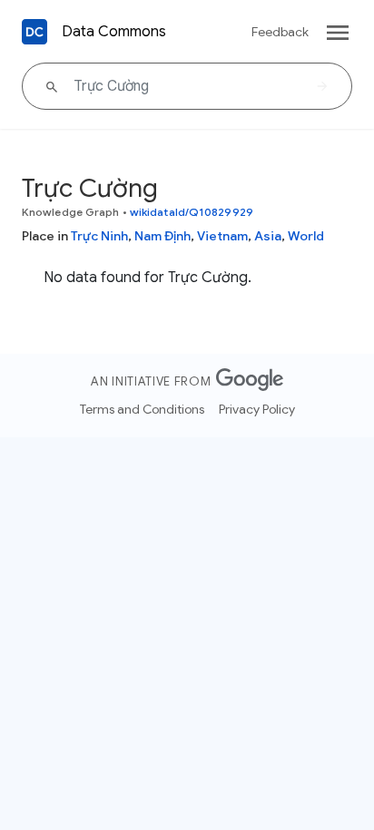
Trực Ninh (99, 236)
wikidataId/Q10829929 (191, 212)
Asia (267, 236)
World (306, 236)
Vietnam (222, 236)
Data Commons (114, 32)
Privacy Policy (257, 409)
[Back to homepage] (34, 31)
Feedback (280, 32)
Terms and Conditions (142, 409)
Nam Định (162, 236)
